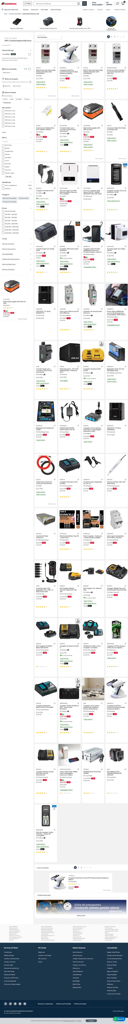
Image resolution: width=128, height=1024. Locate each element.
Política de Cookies (80, 1004)
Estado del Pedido (9, 974)
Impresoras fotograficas (46, 926)
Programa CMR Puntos (11, 978)
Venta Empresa (77, 955)
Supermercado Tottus (113, 981)
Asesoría (25, 9)
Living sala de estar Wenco (47, 931)
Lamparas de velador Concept (111, 931)
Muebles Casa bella (109, 935)
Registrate (41, 952)
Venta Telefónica (78, 971)
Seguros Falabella (112, 971)
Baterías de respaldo (9, 198)
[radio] (37, 87)
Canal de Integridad (10, 981)
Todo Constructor (78, 962)
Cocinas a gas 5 (108, 940)
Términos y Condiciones (45, 1004)
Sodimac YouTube (112, 987)
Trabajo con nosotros (79, 965)
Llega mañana (6, 72)
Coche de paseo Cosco (14, 929)
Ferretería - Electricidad (15, 13)
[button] (60, 3)
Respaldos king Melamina (46, 929)
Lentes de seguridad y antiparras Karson (80, 926)
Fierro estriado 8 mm (13, 938)
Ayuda (40, 962)
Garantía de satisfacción (11, 968)
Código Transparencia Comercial (83, 958)
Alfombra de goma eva (110, 938)
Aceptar (91, 1021)
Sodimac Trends (112, 962)
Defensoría (76, 968)
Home (5, 13)
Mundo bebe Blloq (13, 926)
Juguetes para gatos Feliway (111, 937)
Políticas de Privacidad (63, 1004)
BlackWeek (76, 981)
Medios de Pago (9, 955)
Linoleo (106, 932)
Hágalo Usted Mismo (113, 952)
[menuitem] (87, 9)
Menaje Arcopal (12, 934)
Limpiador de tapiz (77, 940)
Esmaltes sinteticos (77, 934)
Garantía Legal (8, 965)
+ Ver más (8, 176)
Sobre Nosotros (77, 952)
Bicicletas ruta (76, 931)
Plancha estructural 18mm (47, 928)
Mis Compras (42, 958)
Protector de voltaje (9, 201)
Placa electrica (76, 935)
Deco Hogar (44, 9)
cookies (79, 1020)
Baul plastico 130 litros (14, 935)
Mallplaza (110, 984)
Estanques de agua (13, 928)
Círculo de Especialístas (114, 958)
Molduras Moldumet (13, 932)
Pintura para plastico (77, 932)
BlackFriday (76, 984)
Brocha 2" (11, 940)
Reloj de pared (44, 937)
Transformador (24, 198)
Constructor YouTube (113, 994)
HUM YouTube (111, 990)
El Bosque (27, 99)
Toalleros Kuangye (109, 934)
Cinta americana (44, 934)
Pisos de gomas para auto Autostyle (48, 935)
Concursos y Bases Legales (12, 984)
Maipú (11, 99)
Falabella (110, 968)
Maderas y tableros (77, 929)
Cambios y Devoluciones (11, 958)
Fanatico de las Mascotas (114, 955)
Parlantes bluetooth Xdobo (79, 938)
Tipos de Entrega (56, 9)
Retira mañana (16, 86)
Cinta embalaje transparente (15, 937)
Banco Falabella (112, 978)
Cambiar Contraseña (44, 955)
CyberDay (76, 978)
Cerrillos (5, 99)
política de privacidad (69, 1020)
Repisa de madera (45, 938)
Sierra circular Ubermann (14, 931)
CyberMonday (77, 974)
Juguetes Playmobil (77, 937)
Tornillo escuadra (109, 928)
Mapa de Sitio (77, 987)
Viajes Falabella (112, 974)
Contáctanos (8, 952)
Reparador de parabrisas (110, 926)
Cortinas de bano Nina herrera (48, 940)
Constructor (34, 9)
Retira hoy (7, 86)
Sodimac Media (111, 965)
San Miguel (19, 99)
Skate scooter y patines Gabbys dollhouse (112, 929)
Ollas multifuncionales (78, 928)
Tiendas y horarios (9, 962)
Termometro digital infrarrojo (47, 932)
